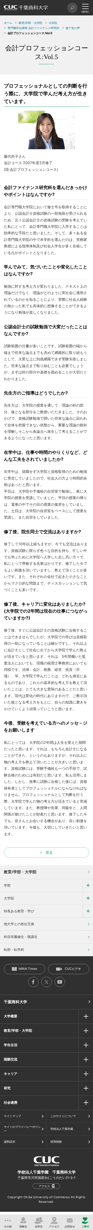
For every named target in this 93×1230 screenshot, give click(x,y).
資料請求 (9, 1141)
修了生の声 (73, 28)
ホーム (8, 23)
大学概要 (10, 1016)
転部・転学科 (14, 949)
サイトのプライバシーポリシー (22, 1129)
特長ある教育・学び (19, 911)
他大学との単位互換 (19, 924)
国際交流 (10, 1059)
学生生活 (10, 1045)
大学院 (53, 23)
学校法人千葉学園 (61, 1129)
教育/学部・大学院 (30, 23)
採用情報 (56, 1141)
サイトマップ (12, 1116)
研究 (7, 1088)
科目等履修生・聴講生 (20, 937)
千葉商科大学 (15, 1001)
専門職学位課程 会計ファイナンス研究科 (33, 28)
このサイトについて (63, 1116)
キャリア (10, 1074)
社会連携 (10, 1102)
